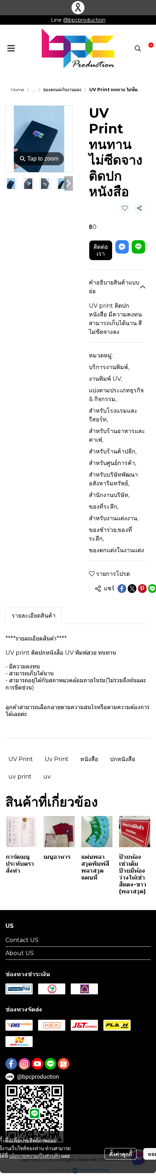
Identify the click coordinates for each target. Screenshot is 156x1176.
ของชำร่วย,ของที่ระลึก (110, 534)
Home (17, 89)
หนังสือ (89, 759)
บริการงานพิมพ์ (109, 367)
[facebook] (11, 1064)
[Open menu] (11, 48)
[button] (138, 48)
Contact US (21, 940)
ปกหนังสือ (122, 759)
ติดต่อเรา (101, 250)
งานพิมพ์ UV (105, 378)
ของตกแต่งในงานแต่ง (62, 89)
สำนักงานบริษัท (109, 495)
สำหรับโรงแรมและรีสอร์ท (113, 415)
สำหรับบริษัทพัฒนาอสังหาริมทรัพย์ (113, 479)
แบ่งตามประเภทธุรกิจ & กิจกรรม (116, 395)
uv (47, 776)
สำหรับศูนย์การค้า (112, 463)
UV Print (20, 759)
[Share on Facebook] (122, 588)
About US (19, 953)
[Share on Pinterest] (142, 588)
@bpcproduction (84, 20)
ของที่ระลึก (103, 506)
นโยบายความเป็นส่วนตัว (34, 1155)
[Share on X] (132, 588)
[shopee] (63, 1064)
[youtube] (37, 1064)
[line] (50, 1064)
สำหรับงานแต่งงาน (113, 518)
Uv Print (57, 759)
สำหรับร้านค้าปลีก (112, 451)
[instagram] (24, 1064)
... (33, 89)
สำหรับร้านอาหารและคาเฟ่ (117, 435)
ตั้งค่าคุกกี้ (120, 1154)
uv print (20, 776)
